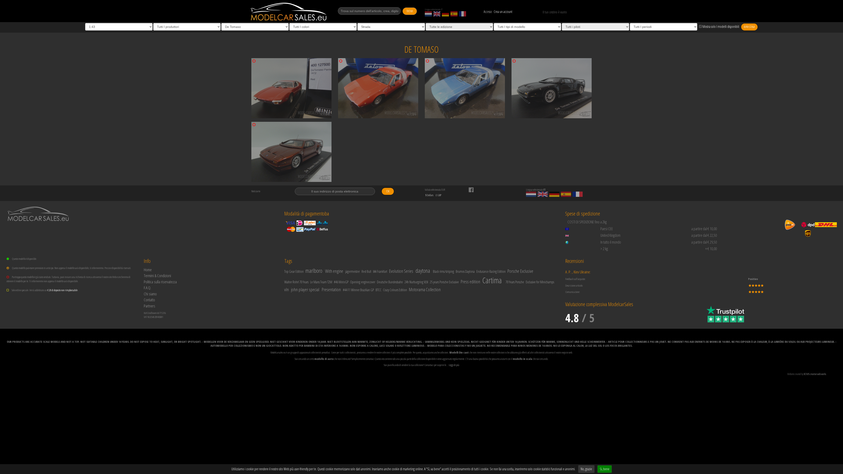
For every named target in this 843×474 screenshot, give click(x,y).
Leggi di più (454, 365)
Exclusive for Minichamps (540, 282)
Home (148, 270)
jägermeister (352, 271)
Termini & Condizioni (157, 275)
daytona (423, 271)
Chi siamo (150, 294)
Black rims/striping (443, 271)
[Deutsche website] (445, 13)
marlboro (313, 271)
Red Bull (366, 271)
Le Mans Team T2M (321, 282)
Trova (409, 11)
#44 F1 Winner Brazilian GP (358, 289)
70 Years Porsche (515, 282)
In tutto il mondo (610, 242)
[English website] (436, 13)
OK (387, 191)
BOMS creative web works (815, 374)
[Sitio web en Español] (454, 13)
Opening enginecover (362, 282)
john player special (305, 289)
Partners (149, 306)
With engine (334, 271)
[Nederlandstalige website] (428, 13)
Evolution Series (401, 271)
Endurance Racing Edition (491, 271)
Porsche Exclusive (520, 271)
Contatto (149, 300)
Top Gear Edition (294, 271)
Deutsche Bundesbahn (390, 282)
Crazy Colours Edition (395, 289)
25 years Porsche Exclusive (444, 282)
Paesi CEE (606, 228)
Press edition (470, 281)
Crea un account (503, 11)
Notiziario (255, 191)
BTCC (378, 289)
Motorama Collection (425, 289)
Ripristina (749, 27)
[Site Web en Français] (462, 13)
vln (286, 289)
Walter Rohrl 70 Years (296, 282)
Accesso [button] (488, 11)
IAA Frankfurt (380, 271)
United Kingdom (610, 235)
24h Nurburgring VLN (416, 282)
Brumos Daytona (465, 271)
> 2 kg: (604, 248)
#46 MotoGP (341, 282)
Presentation (331, 289)
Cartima (492, 280)
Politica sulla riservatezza (160, 282)
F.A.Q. (147, 288)
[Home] (289, 11)
